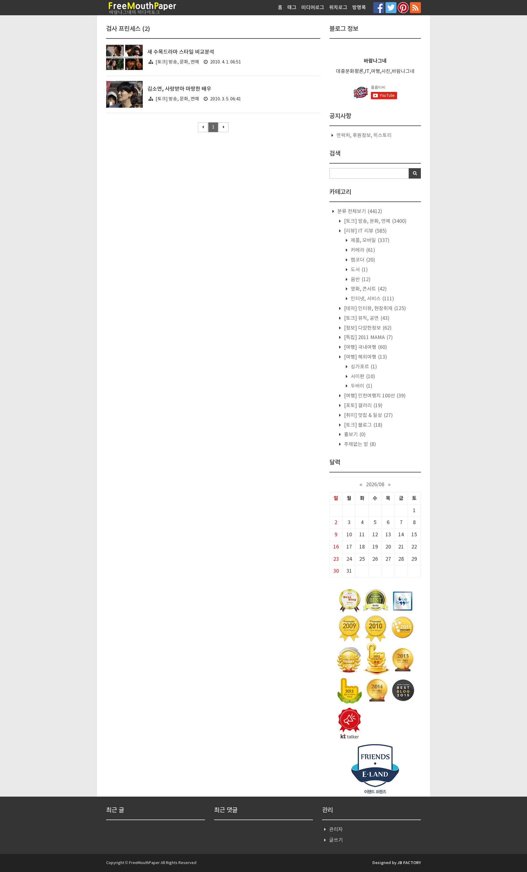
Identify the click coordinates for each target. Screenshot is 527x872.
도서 (359, 270)
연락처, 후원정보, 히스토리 (364, 135)
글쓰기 (336, 840)
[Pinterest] (403, 7)
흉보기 (354, 434)
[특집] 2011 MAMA (368, 337)
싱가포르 (363, 367)
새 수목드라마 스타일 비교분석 (180, 52)
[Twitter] (390, 7)
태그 (291, 7)
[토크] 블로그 (362, 425)
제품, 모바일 (369, 240)
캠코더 (362, 260)
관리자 (336, 829)
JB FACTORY (409, 862)
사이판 (362, 376)
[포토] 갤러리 (362, 405)
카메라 (362, 250)
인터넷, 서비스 (372, 299)
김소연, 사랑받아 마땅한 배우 (179, 89)
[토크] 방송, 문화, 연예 (177, 62)
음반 (360, 279)
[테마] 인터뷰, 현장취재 (374, 308)
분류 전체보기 (359, 211)
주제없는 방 (359, 444)
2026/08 (375, 484)
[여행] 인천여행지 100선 (374, 396)
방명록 (359, 7)
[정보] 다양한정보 (367, 328)
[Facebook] (378, 7)
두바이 (361, 386)
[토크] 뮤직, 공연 (366, 318)
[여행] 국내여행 (365, 347)
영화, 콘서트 (368, 289)
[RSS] (415, 7)
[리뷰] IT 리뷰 (365, 231)
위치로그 (338, 7)
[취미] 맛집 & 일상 (368, 415)
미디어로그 (312, 7)
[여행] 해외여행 (365, 357)
